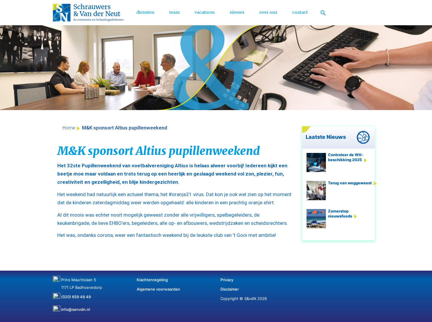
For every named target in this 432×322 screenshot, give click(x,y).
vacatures (205, 12)
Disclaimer (229, 289)
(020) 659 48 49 (76, 294)
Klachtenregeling (152, 279)
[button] (323, 13)
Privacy (226, 279)
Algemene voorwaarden (158, 289)
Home (69, 128)
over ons (268, 12)
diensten (145, 12)
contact (300, 12)
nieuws (237, 12)
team (174, 12)
